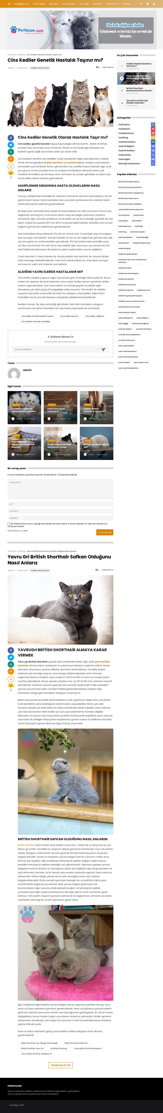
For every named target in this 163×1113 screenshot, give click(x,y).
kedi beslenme (124, 226)
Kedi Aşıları (53, 4)
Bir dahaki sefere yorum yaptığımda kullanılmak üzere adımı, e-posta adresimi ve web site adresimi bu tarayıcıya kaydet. (57, 525)
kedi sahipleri (142, 318)
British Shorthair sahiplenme (131, 193)
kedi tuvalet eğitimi (140, 323)
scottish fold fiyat (143, 329)
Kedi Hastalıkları (69, 4)
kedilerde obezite (125, 290)
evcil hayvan (124, 215)
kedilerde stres (143, 290)
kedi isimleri (123, 243)
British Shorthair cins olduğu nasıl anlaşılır (39, 1043)
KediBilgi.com (22, 3)
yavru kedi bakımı (126, 346)
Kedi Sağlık (84, 4)
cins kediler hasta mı (69, 316)
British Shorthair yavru (128, 198)
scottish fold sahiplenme (129, 335)
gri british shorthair (58, 1048)
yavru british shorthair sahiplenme (36, 1054)
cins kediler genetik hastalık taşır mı (37, 316)
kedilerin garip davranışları (130, 296)
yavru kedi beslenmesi (128, 357)
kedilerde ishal (124, 268)
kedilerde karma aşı (127, 285)
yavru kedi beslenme (127, 351)
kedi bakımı (137, 221)
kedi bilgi (139, 226)
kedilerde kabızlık (126, 279)
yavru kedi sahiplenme (128, 368)
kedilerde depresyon (142, 243)
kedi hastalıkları (125, 237)
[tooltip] (11, 138)
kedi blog (122, 232)
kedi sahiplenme (125, 318)
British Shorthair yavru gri (32, 1048)
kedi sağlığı (123, 323)
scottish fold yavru (126, 340)
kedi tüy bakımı (125, 329)
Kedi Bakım (97, 4)
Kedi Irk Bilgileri (39, 4)
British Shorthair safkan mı (76, 1043)
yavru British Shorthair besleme (87, 1048)
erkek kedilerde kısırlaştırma (130, 209)
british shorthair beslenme (130, 187)
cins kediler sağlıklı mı (94, 316)
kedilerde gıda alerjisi (127, 254)
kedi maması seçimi (127, 312)
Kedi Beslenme (112, 4)
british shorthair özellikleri (130, 204)
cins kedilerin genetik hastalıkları (35, 321)
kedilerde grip (124, 248)
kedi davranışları (137, 232)
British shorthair (26, 845)
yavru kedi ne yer (141, 362)
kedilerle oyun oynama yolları (131, 301)
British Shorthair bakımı (128, 182)
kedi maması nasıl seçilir (129, 307)
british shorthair (53, 162)
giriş (21, 531)
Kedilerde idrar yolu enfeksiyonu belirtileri (132, 261)
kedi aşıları (123, 221)
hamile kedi (138, 215)
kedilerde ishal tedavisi (128, 273)
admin (11, 68)
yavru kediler (124, 362)
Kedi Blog (127, 4)
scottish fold (74, 162)
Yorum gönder (105, 532)
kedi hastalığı (142, 237)
